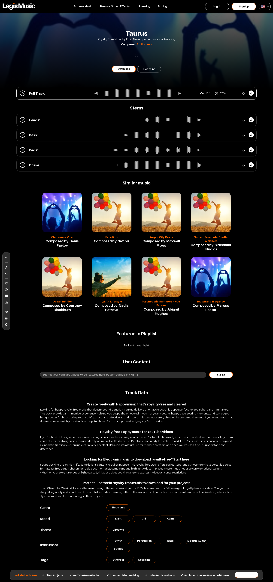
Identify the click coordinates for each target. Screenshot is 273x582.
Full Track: (37, 93)
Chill (144, 518)
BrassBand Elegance (211, 301)
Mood (45, 519)
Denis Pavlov (68, 243)
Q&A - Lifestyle (111, 301)
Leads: (34, 120)
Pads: (33, 150)
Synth (118, 540)
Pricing (162, 6)
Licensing (144, 6)
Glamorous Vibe (62, 237)
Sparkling (144, 559)
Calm (170, 518)
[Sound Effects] (6, 273)
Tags (44, 560)
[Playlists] (6, 302)
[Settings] (6, 324)
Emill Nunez (144, 44)
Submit (221, 374)
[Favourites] (6, 283)
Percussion (144, 540)
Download (124, 69)
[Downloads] (6, 289)
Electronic (118, 507)
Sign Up (244, 6)
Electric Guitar (196, 540)
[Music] (6, 267)
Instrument (49, 545)
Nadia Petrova (117, 307)
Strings (118, 548)
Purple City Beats (161, 237)
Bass (170, 540)
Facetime (111, 237)
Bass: (33, 135)
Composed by (57, 241)
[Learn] (6, 318)
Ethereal (118, 559)
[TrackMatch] (6, 257)
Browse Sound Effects (115, 6)
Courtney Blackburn (68, 307)
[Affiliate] (6, 312)
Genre (45, 508)
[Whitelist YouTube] (6, 296)
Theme (45, 530)
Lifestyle (118, 529)
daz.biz (124, 241)
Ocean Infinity (62, 301)
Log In (217, 6)
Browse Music (83, 6)
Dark (118, 518)
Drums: (34, 165)
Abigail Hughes (167, 311)
